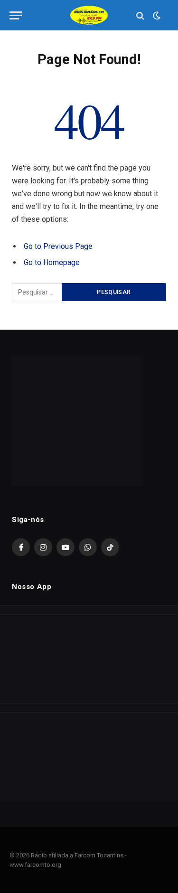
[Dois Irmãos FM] (89, 15)
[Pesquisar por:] (37, 292)
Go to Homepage (52, 262)
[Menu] (15, 15)
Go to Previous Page (58, 246)
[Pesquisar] (140, 15)
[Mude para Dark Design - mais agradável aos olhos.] (155, 15)
